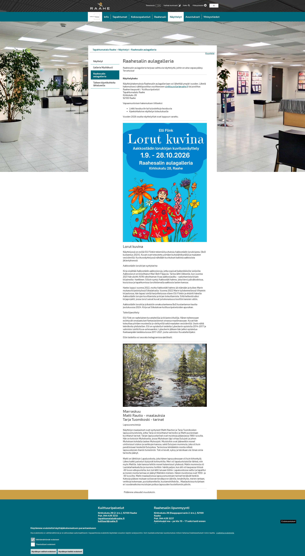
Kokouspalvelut (140, 16)
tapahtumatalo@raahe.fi (111, 518)
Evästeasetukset (288, 521)
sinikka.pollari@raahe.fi (176, 86)
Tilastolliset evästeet (45, 544)
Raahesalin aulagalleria (143, 49)
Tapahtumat (119, 16)
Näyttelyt (176, 16)
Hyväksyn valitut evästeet (44, 551)
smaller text (156, 6)
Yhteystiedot (198, 5)
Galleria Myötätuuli (103, 67)
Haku (185, 5)
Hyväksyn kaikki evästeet (70, 551)
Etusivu (95, 16)
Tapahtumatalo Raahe (104, 49)
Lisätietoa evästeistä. (225, 533)
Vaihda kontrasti (171, 5)
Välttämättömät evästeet (47, 539)
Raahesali (160, 16)
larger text (159, 6)
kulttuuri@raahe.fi (108, 521)
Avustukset (193, 16)
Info (106, 16)
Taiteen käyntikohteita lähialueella (104, 84)
